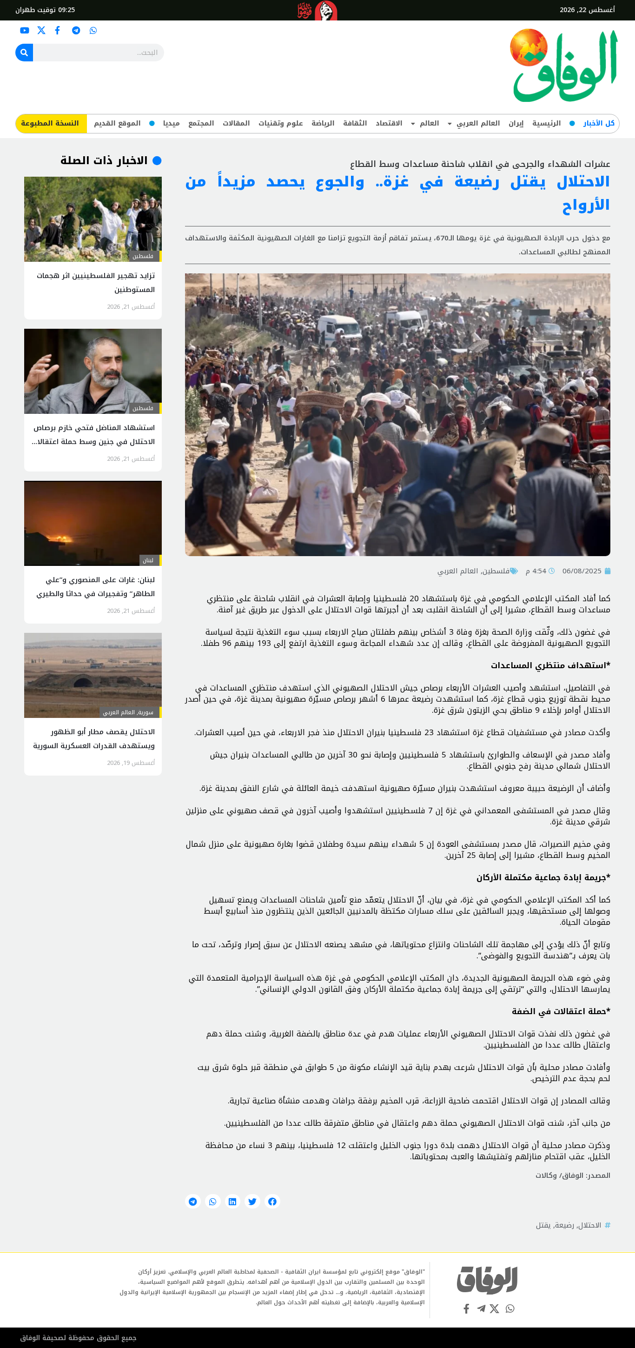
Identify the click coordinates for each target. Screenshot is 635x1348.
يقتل (543, 1225)
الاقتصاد (389, 123)
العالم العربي (478, 123)
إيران (516, 123)
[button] (272, 1201)
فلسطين (496, 571)
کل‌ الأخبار (599, 123)
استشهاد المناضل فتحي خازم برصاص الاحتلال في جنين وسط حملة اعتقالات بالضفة (93, 441)
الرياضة (323, 123)
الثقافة (355, 123)
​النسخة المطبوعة (50, 123)
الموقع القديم (117, 123)
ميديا (171, 123)
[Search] (24, 52)
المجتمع (201, 123)
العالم (429, 123)
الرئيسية (546, 123)
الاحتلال (590, 1225)
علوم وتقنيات (280, 123)
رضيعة (564, 1225)
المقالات (236, 123)
